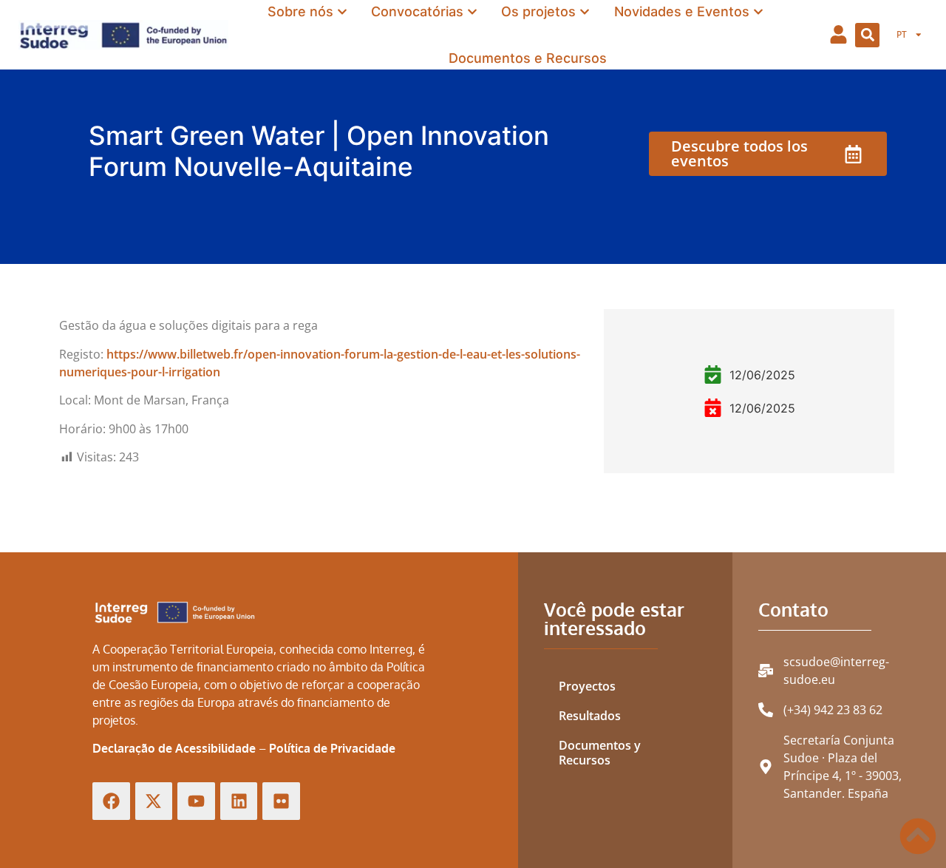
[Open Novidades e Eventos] (758, 11)
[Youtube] (196, 801)
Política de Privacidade (332, 748)
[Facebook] (111, 801)
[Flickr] (281, 801)
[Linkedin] (239, 801)
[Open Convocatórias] (472, 11)
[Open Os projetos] (584, 11)
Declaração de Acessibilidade (174, 748)
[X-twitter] (154, 801)
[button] (867, 35)
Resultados (590, 716)
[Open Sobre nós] (342, 11)
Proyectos (587, 686)
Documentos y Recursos (600, 752)
